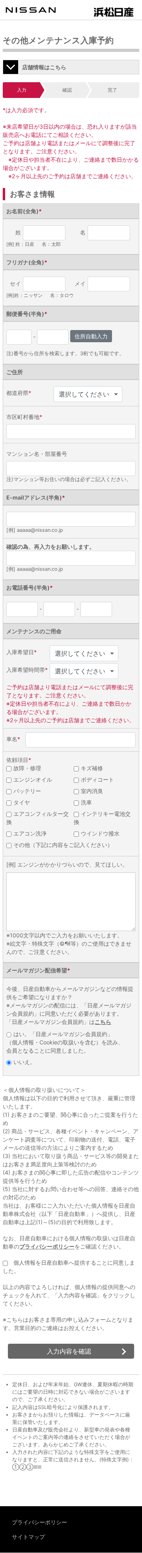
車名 (13, 739)
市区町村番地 (24, 416)
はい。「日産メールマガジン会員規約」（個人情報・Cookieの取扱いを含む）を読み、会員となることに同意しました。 (64, 1042)
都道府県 (18, 392)
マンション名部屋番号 (36, 453)
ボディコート (97, 779)
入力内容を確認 (69, 1351)
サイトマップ (28, 1536)
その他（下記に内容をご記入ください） (63, 844)
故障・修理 (27, 768)
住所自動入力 (91, 336)
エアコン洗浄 (30, 833)
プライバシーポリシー (47, 1246)
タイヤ (21, 802)
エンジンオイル (32, 779)
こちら (103, 1021)
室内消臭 (92, 791)
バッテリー (27, 791)
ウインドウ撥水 (100, 833)
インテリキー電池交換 (102, 817)
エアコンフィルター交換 (37, 817)
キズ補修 (92, 768)
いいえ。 (24, 1062)
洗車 (86, 802)
